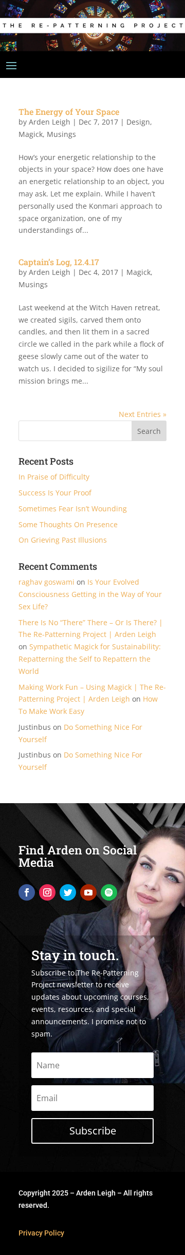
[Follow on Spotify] (109, 892)
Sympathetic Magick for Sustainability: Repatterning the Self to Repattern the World (89, 659)
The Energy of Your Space (68, 111)
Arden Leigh (49, 122)
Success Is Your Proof (54, 492)
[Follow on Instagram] (47, 892)
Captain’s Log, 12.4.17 (58, 261)
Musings (61, 134)
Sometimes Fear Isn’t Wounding (72, 508)
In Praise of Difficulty (53, 477)
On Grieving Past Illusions (62, 540)
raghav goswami (46, 582)
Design (138, 122)
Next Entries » (142, 414)
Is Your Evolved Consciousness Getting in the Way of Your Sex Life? (90, 594)
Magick (30, 134)
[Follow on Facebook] (26, 892)
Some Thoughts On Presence (68, 524)
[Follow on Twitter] (68, 892)
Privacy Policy (41, 1233)
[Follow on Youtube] (88, 892)
